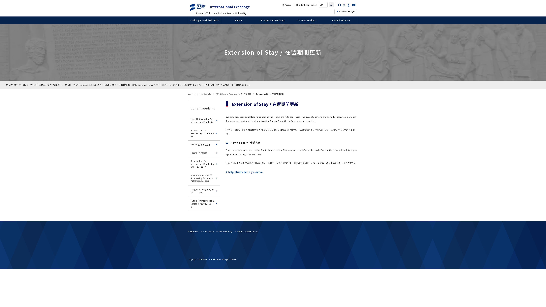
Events (238, 20)
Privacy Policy (225, 231)
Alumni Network (341, 20)
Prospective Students (273, 20)
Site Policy (208, 231)
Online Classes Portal (247, 231)
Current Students (307, 20)
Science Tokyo (347, 11)
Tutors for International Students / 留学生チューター (202, 203)
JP (321, 5)
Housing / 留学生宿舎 (201, 144)
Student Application (307, 4)
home (190, 94)
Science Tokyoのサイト (150, 84)
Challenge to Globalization (204, 20)
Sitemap (194, 231)
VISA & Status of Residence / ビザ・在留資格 (233, 94)
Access (288, 4)
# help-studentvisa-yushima (244, 172)
